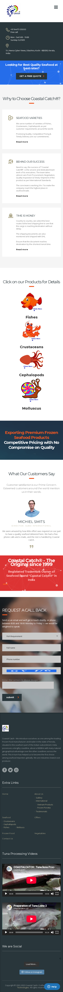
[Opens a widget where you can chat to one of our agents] (52, 987)
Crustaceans (9, 821)
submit (10, 697)
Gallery (39, 798)
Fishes (6, 827)
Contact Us (7, 838)
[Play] (6, 893)
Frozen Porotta (44, 807)
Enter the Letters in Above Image (20, 680)
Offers (37, 817)
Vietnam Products (45, 804)
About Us (38, 794)
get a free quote (30, 76)
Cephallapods (10, 824)
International (41, 801)
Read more (22, 142)
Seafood (6, 817)
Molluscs (20, 827)
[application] (31, 880)
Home (5, 794)
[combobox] (31, 636)
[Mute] (52, 893)
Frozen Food (8, 833)
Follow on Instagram (33, 972)
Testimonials (41, 811)
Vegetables (39, 833)
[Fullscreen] (57, 893)
